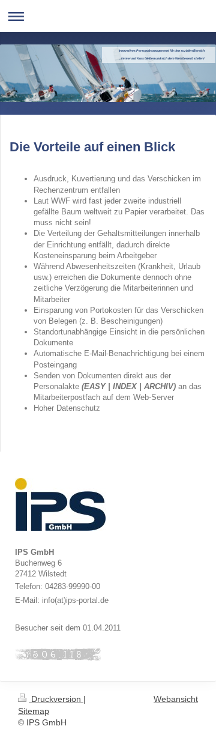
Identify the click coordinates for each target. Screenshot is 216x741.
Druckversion (56, 699)
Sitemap (33, 711)
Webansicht (176, 699)
